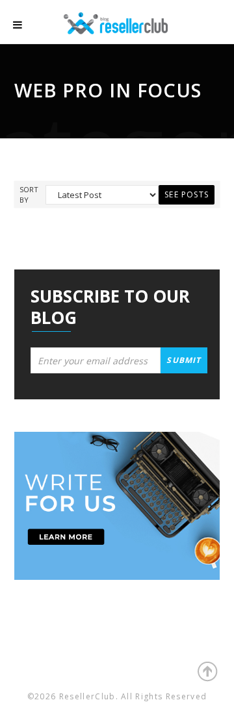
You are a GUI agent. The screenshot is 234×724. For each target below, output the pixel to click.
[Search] (208, 26)
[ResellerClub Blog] (129, 22)
